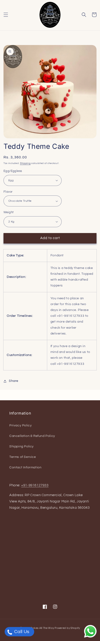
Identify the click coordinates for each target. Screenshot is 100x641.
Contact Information (25, 467)
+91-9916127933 (34, 485)
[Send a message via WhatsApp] (90, 631)
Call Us (21, 631)
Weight (8, 212)
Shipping (25, 163)
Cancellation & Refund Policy (32, 436)
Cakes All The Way (42, 628)
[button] (6, 15)
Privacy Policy (20, 425)
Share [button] (13, 381)
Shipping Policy (21, 446)
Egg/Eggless (12, 171)
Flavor (7, 191)
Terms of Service (22, 457)
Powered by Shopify (67, 628)
